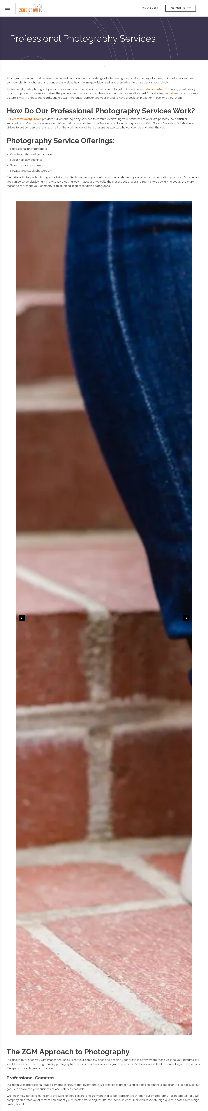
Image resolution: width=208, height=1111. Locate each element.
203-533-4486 (149, 8)
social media (173, 93)
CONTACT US (178, 8)
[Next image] (186, 618)
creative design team (26, 119)
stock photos (154, 89)
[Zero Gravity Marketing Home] (30, 8)
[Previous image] (22, 618)
